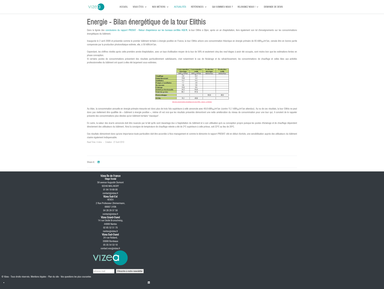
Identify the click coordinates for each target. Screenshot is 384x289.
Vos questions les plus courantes (76, 276)
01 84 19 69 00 (110, 189)
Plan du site (53, 276)
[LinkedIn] (98, 162)
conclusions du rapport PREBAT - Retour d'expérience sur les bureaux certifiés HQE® (146, 30)
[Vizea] (96, 6)
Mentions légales (38, 276)
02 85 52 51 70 (110, 227)
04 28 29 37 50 (110, 210)
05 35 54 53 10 (110, 244)
